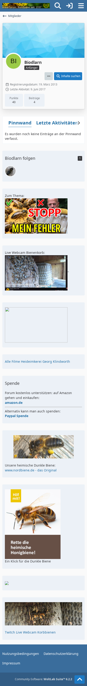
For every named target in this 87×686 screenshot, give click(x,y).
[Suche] (57, 5)
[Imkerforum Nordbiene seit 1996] (26, 5)
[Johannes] (10, 171)
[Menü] (81, 5)
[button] (49, 76)
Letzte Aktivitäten (57, 123)
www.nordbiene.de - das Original (31, 470)
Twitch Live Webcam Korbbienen (30, 632)
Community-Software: (43, 679)
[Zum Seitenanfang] (79, 679)
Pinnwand (20, 123)
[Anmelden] (69, 6)
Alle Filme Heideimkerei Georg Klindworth (37, 361)
